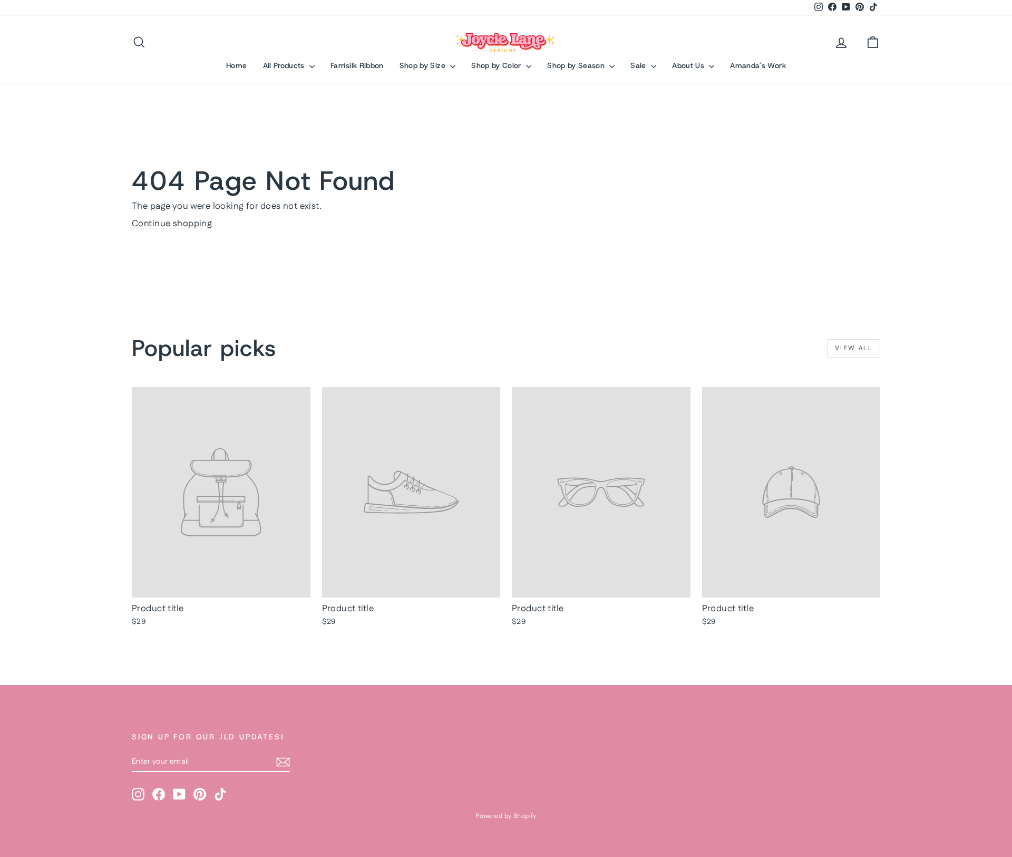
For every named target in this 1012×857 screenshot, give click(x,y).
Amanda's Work (758, 65)
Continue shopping (172, 223)
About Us (689, 65)
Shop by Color (497, 65)
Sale (639, 65)
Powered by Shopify (506, 816)
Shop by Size (424, 65)
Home (236, 65)
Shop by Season (577, 65)
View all (853, 348)
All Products (285, 65)
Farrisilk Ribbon (357, 65)
